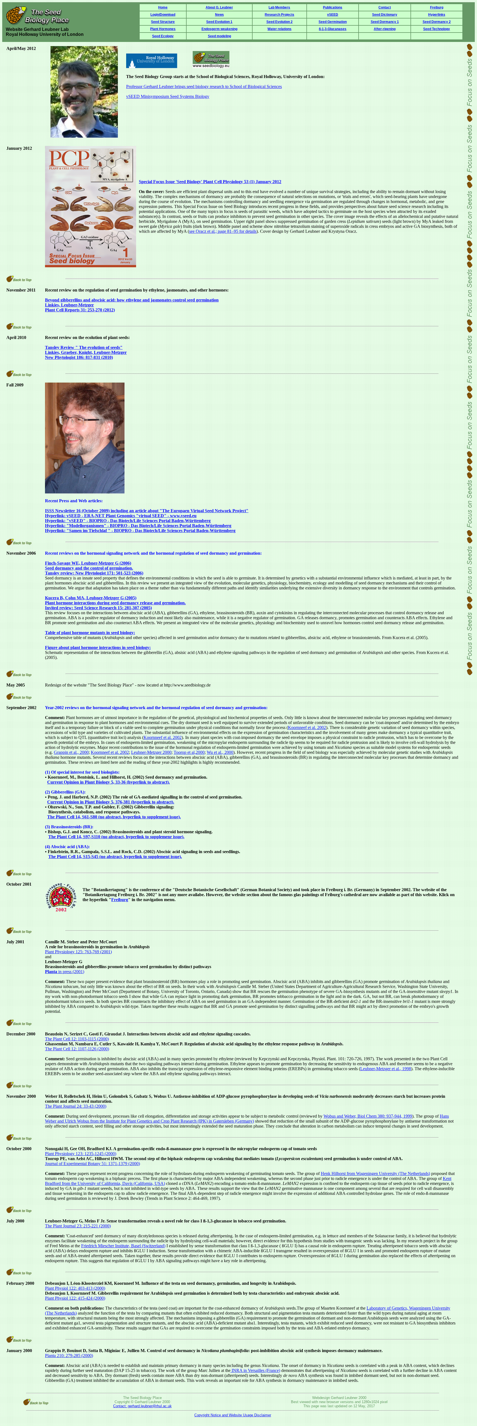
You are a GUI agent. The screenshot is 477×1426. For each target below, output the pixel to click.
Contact (384, 7)
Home (163, 7)
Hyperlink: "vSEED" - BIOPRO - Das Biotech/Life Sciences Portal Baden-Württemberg (128, 520)
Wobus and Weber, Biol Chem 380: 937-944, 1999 (368, 1116)
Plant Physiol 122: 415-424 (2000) (75, 1298)
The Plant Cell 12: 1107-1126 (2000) (77, 1048)
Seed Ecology (163, 36)
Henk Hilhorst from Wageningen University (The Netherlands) (375, 1173)
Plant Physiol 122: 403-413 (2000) (75, 1288)
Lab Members (279, 7)
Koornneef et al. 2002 (307, 727)
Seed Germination (333, 22)
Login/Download (162, 15)
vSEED (332, 15)
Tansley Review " (62, 347)
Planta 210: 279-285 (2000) (69, 1355)
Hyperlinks (436, 15)
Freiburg (436, 7)
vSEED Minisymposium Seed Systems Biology (167, 96)
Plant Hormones (163, 29)
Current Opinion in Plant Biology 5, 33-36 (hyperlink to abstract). (108, 782)
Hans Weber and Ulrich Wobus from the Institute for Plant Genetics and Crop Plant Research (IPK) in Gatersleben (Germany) (247, 1118)
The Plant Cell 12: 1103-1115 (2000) (77, 1039)
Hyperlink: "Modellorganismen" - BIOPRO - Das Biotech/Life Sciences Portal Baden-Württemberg (138, 525)
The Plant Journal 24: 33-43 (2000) (75, 1106)
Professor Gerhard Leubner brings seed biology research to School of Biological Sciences (204, 86)
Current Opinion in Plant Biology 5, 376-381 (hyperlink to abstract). (110, 802)
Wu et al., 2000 (220, 752)
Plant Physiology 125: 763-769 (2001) (78, 951)
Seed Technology (436, 29)
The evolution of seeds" (86, 352)
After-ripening (385, 29)
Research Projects (279, 15)
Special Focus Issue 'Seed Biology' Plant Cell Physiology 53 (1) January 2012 (210, 181)
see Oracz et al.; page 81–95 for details (222, 231)
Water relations (279, 29)
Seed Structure (163, 22)
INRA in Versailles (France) (255, 1370)
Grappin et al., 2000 (71, 752)
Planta (51, 971)
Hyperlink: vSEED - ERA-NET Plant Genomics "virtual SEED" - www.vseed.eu (121, 515)
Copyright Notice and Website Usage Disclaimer (232, 1415)
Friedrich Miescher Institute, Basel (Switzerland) (123, 1245)
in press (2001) (70, 971)
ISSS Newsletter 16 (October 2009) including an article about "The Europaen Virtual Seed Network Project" (146, 510)
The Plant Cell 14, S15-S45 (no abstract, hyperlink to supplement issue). (115, 856)
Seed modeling (219, 36)
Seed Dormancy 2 (437, 22)
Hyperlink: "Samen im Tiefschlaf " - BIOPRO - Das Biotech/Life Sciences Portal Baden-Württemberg (140, 530)
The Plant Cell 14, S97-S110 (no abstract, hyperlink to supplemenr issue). (116, 836)
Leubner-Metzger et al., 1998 (385, 1068)
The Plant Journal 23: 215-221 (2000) (78, 1226)
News (219, 15)
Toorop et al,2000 (189, 752)
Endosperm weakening (219, 29)
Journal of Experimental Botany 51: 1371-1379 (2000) (92, 1163)
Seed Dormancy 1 (385, 22)
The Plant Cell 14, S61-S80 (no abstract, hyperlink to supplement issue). (114, 817)
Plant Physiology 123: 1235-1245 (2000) (80, 1153)
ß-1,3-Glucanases (332, 29)
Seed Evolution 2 (279, 22)
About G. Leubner (219, 7)
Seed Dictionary (384, 15)
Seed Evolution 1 (219, 22)
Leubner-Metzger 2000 (151, 752)
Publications (332, 7)
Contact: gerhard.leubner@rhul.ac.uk (142, 1406)
